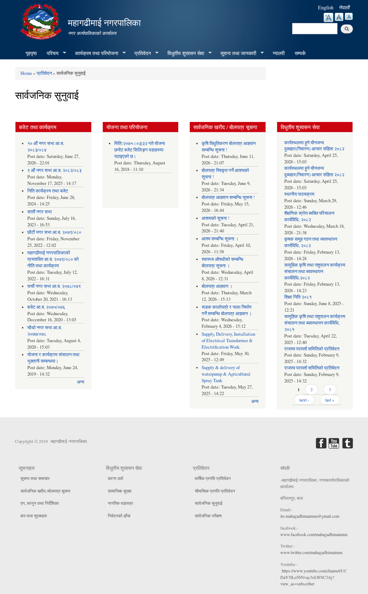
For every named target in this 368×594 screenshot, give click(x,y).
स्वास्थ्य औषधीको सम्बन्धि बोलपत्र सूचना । (222, 262)
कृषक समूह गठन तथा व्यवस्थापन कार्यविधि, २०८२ (310, 242)
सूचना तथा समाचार (35, 478)
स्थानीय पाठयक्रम (299, 194)
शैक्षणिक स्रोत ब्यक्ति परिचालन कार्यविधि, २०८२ (309, 216)
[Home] (42, 21)
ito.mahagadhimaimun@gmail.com (309, 516)
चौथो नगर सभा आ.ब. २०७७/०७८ (44, 331)
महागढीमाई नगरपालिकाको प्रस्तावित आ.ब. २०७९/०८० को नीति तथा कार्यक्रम (53, 259)
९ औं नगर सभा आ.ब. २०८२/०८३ (54, 170)
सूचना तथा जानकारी (235, 53)
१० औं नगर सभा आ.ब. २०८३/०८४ (45, 146)
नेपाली (344, 7)
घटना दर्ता (115, 478)
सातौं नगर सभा (39, 212)
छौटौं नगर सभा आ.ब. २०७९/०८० (54, 232)
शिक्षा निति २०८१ (298, 297)
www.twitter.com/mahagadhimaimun (311, 552)
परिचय (50, 53)
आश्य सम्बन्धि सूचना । (220, 239)
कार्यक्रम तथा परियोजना (94, 53)
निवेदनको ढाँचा (119, 515)
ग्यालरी (279, 53)
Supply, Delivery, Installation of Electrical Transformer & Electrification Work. (228, 340)
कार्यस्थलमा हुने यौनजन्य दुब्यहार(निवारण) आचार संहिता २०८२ (314, 146)
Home (26, 73)
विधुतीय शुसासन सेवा (183, 53)
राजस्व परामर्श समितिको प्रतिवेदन (311, 349)
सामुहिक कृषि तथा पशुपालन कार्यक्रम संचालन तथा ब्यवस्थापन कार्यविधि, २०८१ (314, 322)
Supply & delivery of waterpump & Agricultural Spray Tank (226, 374)
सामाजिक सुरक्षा (120, 491)
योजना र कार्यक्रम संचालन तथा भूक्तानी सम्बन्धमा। (53, 358)
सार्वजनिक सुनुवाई (208, 503)
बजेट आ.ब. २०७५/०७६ (46, 307)
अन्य (80, 382)
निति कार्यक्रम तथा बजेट (47, 191)
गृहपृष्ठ (31, 53)
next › (304, 400)
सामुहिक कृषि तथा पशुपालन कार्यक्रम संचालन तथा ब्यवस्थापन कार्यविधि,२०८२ (314, 271)
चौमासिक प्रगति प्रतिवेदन (215, 491)
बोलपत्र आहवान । (217, 286)
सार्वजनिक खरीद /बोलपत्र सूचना (45, 491)
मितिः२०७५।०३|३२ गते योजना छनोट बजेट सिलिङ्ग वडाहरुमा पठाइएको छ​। (139, 149)
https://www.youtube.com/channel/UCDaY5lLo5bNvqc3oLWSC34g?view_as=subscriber (313, 577)
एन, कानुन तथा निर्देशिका (39, 503)
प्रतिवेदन (140, 53)
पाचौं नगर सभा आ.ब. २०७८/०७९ (54, 286)
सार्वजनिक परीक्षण (208, 515)
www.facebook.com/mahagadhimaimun (314, 534)
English (326, 7)
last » (329, 400)
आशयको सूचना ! (215, 218)
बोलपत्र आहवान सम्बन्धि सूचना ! (228, 197)
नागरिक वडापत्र (120, 503)
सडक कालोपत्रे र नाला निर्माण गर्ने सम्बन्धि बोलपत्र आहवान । (227, 310)
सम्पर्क (300, 53)
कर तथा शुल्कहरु (33, 515)
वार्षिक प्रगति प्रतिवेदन (213, 478)
